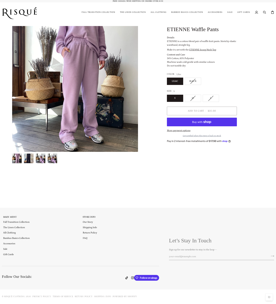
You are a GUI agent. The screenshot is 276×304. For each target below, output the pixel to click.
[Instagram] (132, 277)
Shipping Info (90, 227)
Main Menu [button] (10, 217)
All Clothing (9, 232)
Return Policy (90, 232)
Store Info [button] (89, 217)
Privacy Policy (41, 296)
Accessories (9, 243)
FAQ (85, 238)
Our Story (88, 222)
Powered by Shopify (125, 296)
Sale (5, 249)
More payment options (178, 130)
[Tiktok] (126, 277)
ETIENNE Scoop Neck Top (202, 49)
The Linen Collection (14, 227)
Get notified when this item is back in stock (202, 135)
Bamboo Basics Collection (16, 238)
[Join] (271, 256)
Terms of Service (63, 296)
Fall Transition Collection (16, 222)
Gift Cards (8, 254)
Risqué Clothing (14, 296)
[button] (158, 12)
